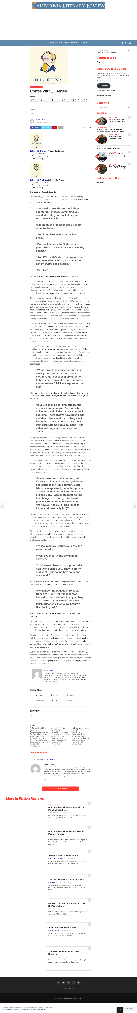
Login (99, 64)
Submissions (64, 43)
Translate (113, 52)
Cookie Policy (40, 1009)
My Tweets (100, 182)
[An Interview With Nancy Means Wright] (61, 736)
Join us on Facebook (104, 95)
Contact (53, 43)
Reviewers (75, 43)
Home (65, 988)
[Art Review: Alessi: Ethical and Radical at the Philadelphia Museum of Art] (40, 737)
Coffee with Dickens (38, 151)
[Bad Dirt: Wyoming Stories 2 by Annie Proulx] (82, 736)
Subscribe (104, 86)
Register (100, 62)
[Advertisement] (68, 24)
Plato (52, 759)
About (84, 43)
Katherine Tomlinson (56, 858)
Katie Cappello (54, 882)
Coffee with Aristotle (38, 180)
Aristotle (46, 759)
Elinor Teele (42, 120)
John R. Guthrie (55, 837)
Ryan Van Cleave (55, 909)
